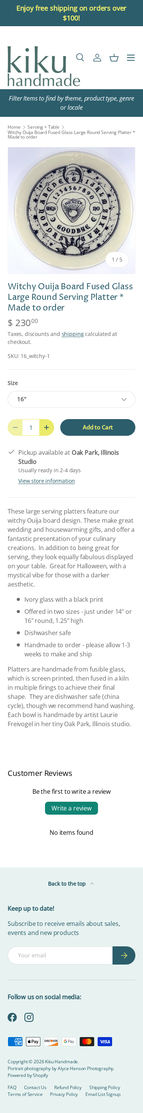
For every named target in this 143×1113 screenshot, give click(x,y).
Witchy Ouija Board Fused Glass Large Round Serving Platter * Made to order (71, 134)
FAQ (12, 1087)
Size (13, 382)
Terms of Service (25, 1094)
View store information (46, 480)
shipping (73, 333)
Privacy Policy (64, 1094)
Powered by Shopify (28, 1075)
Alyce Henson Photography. (86, 1068)
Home (14, 127)
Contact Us (35, 1087)
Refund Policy (68, 1087)
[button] (114, 57)
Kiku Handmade (61, 1061)
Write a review (71, 808)
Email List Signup (102, 1094)
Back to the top (67, 883)
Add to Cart (98, 427)
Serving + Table (43, 127)
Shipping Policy (104, 1087)
